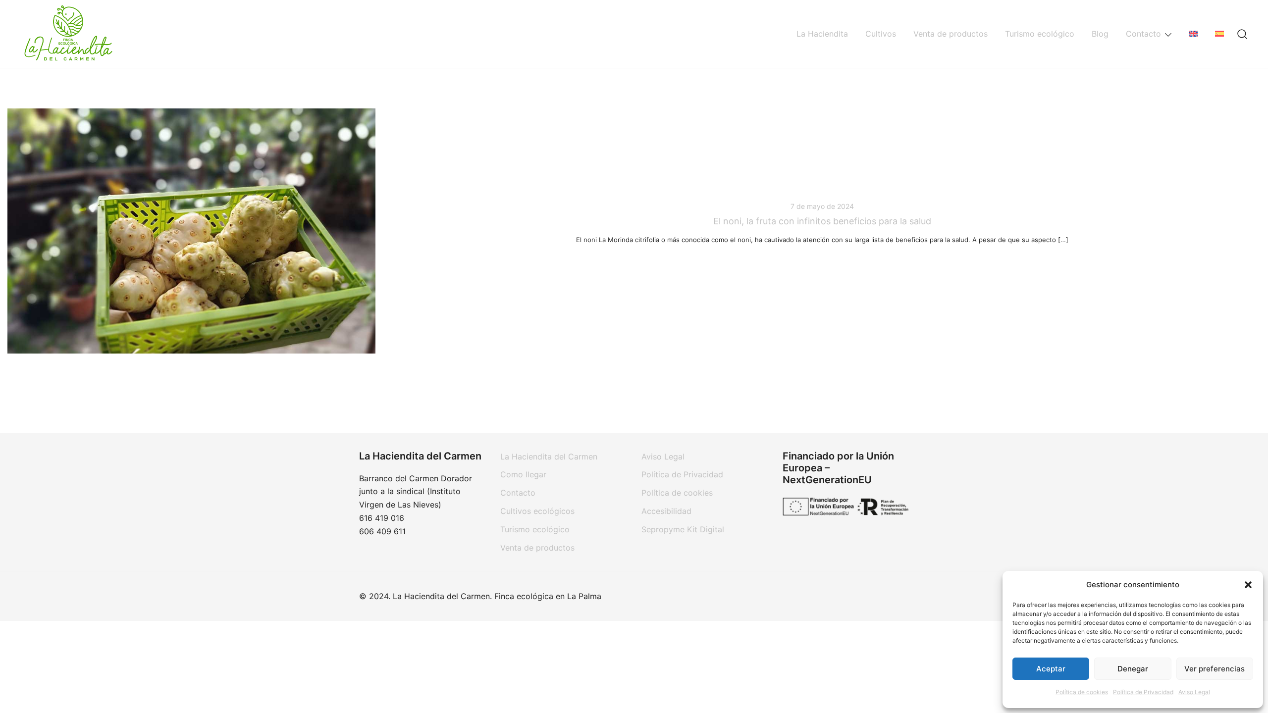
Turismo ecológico (1039, 34)
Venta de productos (950, 34)
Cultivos (880, 34)
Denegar (1132, 668)
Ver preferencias (1214, 668)
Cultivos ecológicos (537, 511)
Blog (1100, 34)
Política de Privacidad (1143, 692)
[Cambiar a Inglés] (1193, 34)
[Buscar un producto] (1242, 34)
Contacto (1143, 34)
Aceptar (1050, 668)
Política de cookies (1082, 692)
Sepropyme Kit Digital (682, 529)
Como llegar (523, 474)
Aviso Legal (1194, 692)
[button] (1248, 585)
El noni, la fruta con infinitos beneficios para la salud (822, 221)
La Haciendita (822, 34)
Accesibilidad (666, 511)
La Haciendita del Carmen (548, 456)
